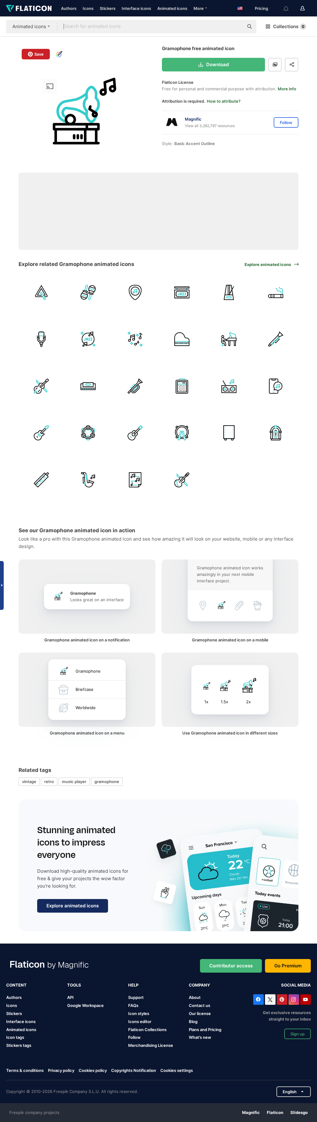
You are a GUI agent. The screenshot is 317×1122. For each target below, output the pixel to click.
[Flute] (276, 339)
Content (16, 985)
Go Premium (288, 966)
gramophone (106, 781)
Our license (200, 1013)
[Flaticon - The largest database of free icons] (29, 8)
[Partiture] (135, 479)
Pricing (261, 8)
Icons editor (139, 1021)
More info (287, 88)
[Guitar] (135, 433)
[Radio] (228, 386)
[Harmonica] (88, 386)
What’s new (200, 1037)
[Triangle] (41, 292)
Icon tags (15, 1037)
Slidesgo (299, 1112)
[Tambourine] (88, 433)
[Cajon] (228, 433)
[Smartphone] (276, 386)
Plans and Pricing (205, 1029)
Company (199, 985)
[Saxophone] (88, 479)
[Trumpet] (135, 386)
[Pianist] (228, 339)
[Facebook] (258, 999)
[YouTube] (305, 999)
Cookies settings (176, 1070)
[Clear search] (236, 26)
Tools (74, 985)
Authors (68, 8)
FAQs (133, 1005)
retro (49, 781)
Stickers (107, 8)
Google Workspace (85, 1005)
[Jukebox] (276, 433)
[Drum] (182, 433)
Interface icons (136, 8)
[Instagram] (294, 999)
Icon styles (138, 1013)
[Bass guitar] (41, 433)
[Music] (135, 339)
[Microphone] (41, 339)
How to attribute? (224, 101)
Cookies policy (93, 1070)
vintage (29, 781)
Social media (296, 985)
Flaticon (275, 1112)
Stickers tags (18, 1045)
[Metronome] (228, 292)
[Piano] (182, 339)
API (70, 997)
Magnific (251, 1112)
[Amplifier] (182, 386)
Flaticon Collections (147, 1029)
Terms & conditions (25, 1070)
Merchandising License (150, 1045)
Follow (134, 1037)
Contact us (199, 1005)
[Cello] (41, 386)
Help (133, 985)
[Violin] (182, 479)
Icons (88, 8)
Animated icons (172, 8)
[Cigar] (276, 292)
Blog (193, 1021)
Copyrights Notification (133, 1070)
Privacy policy (61, 1070)
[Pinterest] (282, 999)
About (195, 997)
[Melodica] (41, 479)
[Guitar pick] (135, 292)
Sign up (297, 1033)
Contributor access (231, 966)
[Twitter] (270, 999)
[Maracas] (88, 292)
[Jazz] (182, 292)
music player (74, 781)
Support (136, 997)
